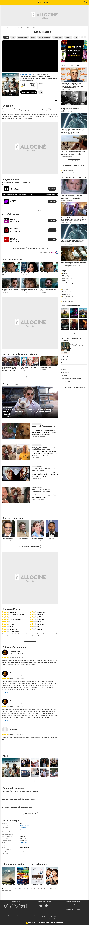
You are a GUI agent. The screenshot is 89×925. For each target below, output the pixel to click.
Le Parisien (13, 617)
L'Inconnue (64, 375)
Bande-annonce (74, 348)
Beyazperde (64, 907)
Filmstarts (64, 904)
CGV (36, 915)
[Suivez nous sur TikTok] (21, 906)
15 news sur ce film (30, 511)
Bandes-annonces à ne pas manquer (74, 334)
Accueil (4, 27)
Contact (5, 915)
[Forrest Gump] (37, 875)
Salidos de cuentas (70, 172)
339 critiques (20, 675)
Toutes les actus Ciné (74, 160)
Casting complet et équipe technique (30, 546)
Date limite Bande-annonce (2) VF (29, 289)
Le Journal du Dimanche (17, 614)
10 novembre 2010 (25, 74)
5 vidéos (30, 377)
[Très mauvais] (34, 629)
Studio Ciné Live (43, 626)
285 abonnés (13, 675)
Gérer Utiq (50, 916)
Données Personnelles (66, 915)
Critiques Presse (11, 609)
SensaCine (77, 904)
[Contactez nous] (25, 906)
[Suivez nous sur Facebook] (6, 906)
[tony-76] (5, 652)
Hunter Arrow (14, 701)
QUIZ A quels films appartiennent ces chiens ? (44, 427)
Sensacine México (71, 909)
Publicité (28, 915)
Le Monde (41, 624)
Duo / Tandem (67, 296)
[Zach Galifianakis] (23, 528)
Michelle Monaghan (51, 78)
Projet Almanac (22, 884)
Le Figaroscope (14, 631)
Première (40, 614)
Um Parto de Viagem (69, 168)
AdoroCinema (78, 907)
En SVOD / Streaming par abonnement (16, 182)
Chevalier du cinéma (16, 673)
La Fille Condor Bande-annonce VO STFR (74, 317)
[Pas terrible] (34, 621)
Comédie (45, 74)
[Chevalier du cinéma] (5, 674)
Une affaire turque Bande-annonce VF (65, 328)
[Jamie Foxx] (52, 528)
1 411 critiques (21, 653)
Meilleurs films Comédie (42, 889)
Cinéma (8, 27)
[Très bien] (6, 612)
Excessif (40, 629)
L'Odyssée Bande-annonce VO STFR (83, 328)
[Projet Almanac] (23, 875)
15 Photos (30, 781)
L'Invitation (73, 343)
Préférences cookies (55, 915)
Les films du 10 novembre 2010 (29, 368)
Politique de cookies (43, 915)
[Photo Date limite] (11, 767)
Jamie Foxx (52, 538)
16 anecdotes (23, 840)
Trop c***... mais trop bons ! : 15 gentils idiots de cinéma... (43, 448)
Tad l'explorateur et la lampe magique (71, 378)
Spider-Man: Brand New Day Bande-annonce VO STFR (74, 328)
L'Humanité (13, 629)
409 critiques (20, 703)
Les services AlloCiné (41, 916)
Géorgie (65, 276)
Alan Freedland (46, 76)
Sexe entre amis (52, 884)
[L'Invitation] (65, 348)
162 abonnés (13, 703)
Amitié (65, 299)
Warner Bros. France (25, 825)
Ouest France (42, 612)
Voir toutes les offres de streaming (30, 210)
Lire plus (5, 692)
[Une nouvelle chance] (8, 875)
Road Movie (67, 291)
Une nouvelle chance (8, 884)
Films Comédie (21, 27)
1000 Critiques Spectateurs (30, 749)
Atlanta (65, 273)
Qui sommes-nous (12, 915)
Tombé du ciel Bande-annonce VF (83, 317)
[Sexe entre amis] (52, 875)
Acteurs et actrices (13, 518)
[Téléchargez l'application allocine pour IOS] (41, 905)
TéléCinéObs (42, 617)
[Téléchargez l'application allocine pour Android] (47, 905)
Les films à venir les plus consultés (74, 387)
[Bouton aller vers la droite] (85, 37)
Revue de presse (37, 635)
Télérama (41, 619)
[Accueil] (43, 2)
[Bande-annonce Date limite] (10, 84)
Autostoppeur (67, 278)
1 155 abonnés (13, 653)
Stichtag (67, 170)
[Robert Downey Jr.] (8, 528)
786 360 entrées (24, 842)
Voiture (65, 287)
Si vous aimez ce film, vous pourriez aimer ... (26, 864)
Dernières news (11, 384)
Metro (11, 622)
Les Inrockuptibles (15, 619)
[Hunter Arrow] (5, 702)
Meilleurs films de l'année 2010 (27, 889)
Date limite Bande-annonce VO (10, 273)
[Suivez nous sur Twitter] (11, 906)
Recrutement (21, 915)
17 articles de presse (30, 640)
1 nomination (23, 827)
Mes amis (41, 83)
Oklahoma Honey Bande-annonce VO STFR (65, 317)
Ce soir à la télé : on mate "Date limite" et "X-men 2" (43, 469)
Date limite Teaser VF (27, 273)
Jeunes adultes (68, 301)
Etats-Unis (66, 294)
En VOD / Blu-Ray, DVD (10, 214)
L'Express (13, 612)
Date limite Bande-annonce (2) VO (10, 289)
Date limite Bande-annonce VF (48, 273)
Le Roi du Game (65, 381)
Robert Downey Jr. (28, 78)
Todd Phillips (26, 76)
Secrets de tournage (13, 788)
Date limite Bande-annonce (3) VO (48, 289)
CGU (32, 915)
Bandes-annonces (12, 259)
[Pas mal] (6, 626)
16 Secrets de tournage (30, 813)
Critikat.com (41, 622)
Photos (6, 756)
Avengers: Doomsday (66, 363)
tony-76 (12, 651)
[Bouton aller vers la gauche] (82, 37)
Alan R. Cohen (37, 76)
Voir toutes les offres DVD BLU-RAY (39, 248)
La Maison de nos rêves (67, 356)
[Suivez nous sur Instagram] (16, 906)
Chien (65, 289)
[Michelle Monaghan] (37, 528)
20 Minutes (13, 626)
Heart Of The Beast (66, 366)
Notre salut (64, 369)
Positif (12, 624)
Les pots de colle (45, 367)
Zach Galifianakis (40, 78)
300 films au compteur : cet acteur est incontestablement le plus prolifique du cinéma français (73, 108)
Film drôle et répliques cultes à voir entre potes (73, 283)
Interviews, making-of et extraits (20, 354)
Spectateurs (32, 83)
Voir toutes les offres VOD (18, 248)
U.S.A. (21, 823)
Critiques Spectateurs (14, 647)
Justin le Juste (65, 372)
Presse (23, 83)
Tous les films (14, 27)
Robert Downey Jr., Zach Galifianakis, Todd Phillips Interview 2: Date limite (9, 369)
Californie (66, 280)
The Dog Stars (65, 359)
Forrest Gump (37, 884)
